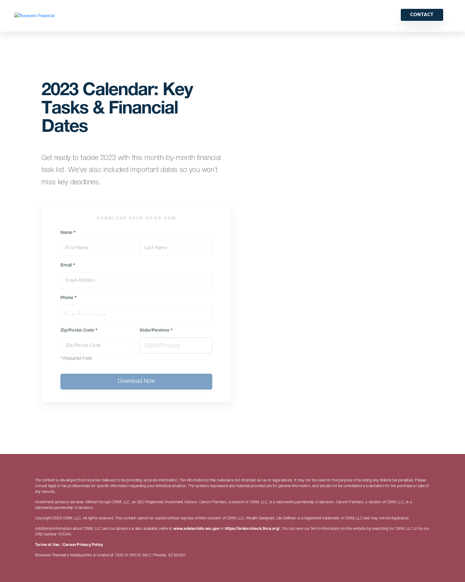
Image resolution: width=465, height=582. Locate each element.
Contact (422, 15)
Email (67, 265)
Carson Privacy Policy (83, 545)
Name (68, 233)
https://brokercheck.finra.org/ (252, 529)
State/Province (156, 330)
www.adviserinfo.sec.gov (196, 529)
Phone (68, 298)
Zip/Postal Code (78, 330)
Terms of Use (47, 545)
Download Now (136, 381)
